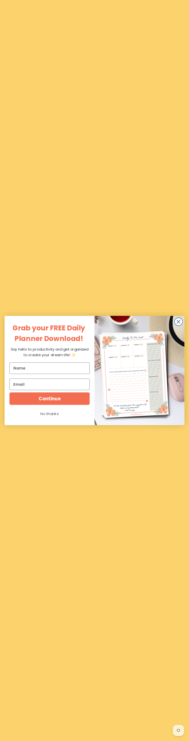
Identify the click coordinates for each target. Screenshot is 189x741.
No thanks (49, 414)
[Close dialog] (178, 322)
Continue (50, 398)
